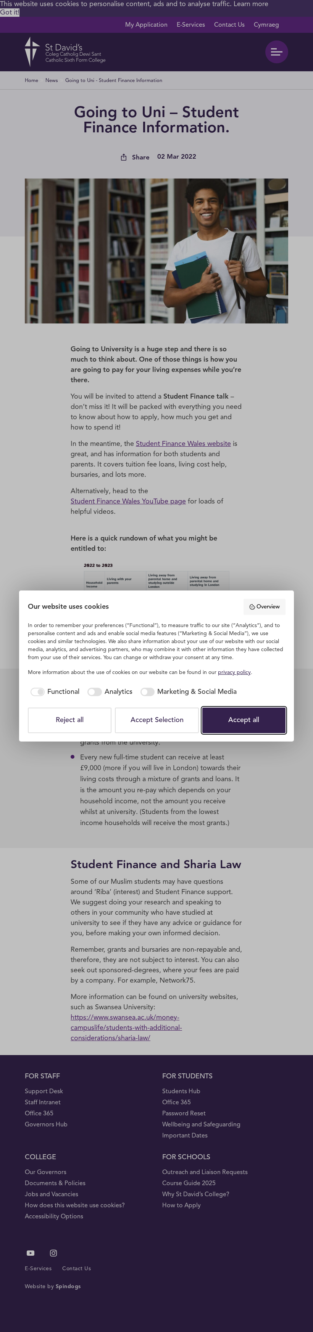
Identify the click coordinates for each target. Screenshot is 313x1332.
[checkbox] (54, 692)
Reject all (70, 720)
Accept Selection (157, 720)
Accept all (243, 720)
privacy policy (234, 672)
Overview (268, 607)
